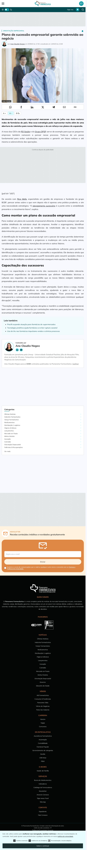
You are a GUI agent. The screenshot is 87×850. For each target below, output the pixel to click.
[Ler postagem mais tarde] (82, 31)
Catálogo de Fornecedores (43, 787)
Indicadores (43, 784)
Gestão (42, 754)
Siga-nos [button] (70, 10)
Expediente (43, 811)
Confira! (75, 364)
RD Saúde (25, 131)
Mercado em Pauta (11, 433)
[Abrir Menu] (10, 3)
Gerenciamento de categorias (42, 750)
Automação (43, 740)
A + (4, 113)
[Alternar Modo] (18, 113)
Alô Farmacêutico (43, 695)
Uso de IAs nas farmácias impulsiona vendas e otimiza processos (33, 331)
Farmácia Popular (43, 747)
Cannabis (7, 442)
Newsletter (43, 791)
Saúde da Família (43, 771)
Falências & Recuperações (13, 447)
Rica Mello (22, 199)
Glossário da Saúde (43, 686)
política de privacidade (65, 836)
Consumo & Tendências (43, 699)
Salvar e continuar (42, 846)
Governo (43, 682)
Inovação (7, 439)
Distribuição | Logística (12, 425)
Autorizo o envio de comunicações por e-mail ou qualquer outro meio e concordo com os (41, 568)
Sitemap (43, 802)
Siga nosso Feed (42, 798)
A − (10, 113)
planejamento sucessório (44, 206)
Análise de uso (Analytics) (39, 840)
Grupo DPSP (40, 131)
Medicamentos (9, 422)
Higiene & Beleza (10, 428)
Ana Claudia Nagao (17, 44)
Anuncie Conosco (43, 795)
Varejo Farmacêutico (11, 420)
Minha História (9, 436)
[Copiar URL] (75, 107)
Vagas (43, 723)
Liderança (42, 758)
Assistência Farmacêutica (43, 736)
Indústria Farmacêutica (12, 417)
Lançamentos (9, 431)
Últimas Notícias (10, 414)
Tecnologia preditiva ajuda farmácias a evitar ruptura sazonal (32, 328)
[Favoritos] (77, 9)
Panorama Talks (42, 703)
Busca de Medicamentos (42, 780)
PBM (42, 761)
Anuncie (50, 830)
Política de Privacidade (39, 830)
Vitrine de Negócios (43, 706)
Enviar (42, 562)
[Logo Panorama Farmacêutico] (43, 3)
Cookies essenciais (22, 840)
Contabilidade (43, 743)
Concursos (42, 726)
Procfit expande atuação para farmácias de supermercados (31, 324)
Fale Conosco (43, 815)
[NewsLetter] (81, 3)
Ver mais (7, 451)
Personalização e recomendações (61, 840)
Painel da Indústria (42, 710)
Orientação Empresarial (13, 31)
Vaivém (42, 719)
